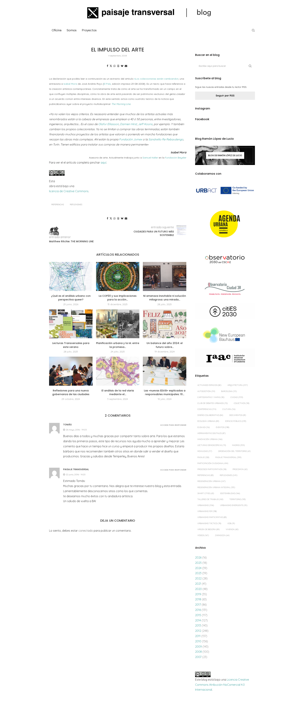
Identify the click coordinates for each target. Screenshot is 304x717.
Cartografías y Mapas (210, 397)
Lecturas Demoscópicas (211, 445)
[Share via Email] (126, 65)
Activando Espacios (209, 385)
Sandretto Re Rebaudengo (165, 139)
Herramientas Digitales (211, 433)
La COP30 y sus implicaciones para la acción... (118, 297)
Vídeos (203, 535)
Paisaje (203, 457)
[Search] (253, 30)
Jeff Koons (145, 124)
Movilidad (204, 451)
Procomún (240, 469)
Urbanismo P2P (207, 511)
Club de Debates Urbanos (212, 403)
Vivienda (232, 529)
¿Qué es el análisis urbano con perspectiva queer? (71, 297)
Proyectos (89, 30)
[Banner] (225, 259)
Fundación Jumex (131, 139)
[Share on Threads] (118, 65)
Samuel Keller (150, 157)
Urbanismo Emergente (233, 505)
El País (107, 83)
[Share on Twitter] (111, 65)
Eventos (222, 427)
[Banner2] (225, 224)
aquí (103, 162)
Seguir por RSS (225, 95)
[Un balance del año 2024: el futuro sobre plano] (164, 323)
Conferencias (206, 409)
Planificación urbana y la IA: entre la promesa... (117, 345)
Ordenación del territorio (234, 451)
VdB (231, 523)
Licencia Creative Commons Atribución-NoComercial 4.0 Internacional (222, 685)
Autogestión (206, 391)
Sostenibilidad (230, 493)
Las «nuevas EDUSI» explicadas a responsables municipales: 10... (164, 392)
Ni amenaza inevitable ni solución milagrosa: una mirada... (164, 297)
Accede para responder (173, 425)
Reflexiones (76, 204)
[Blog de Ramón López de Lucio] (225, 155)
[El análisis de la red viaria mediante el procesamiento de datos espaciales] (118, 371)
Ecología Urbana (208, 421)
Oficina (56, 30)
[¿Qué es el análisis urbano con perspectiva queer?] (71, 276)
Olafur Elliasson (108, 124)
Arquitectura (237, 385)
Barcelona (229, 391)
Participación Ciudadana (212, 463)
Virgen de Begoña (208, 529)
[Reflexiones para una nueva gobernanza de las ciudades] (71, 371)
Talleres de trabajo (210, 499)
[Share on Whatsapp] (114, 65)
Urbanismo (205, 505)
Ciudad (236, 397)
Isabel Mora (70, 83)
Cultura (228, 409)
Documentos (237, 415)
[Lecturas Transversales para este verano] (71, 323)
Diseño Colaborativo (210, 415)
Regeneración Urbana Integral (216, 487)
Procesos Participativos (211, 469)
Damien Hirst (128, 124)
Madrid (238, 445)
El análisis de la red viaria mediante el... (118, 392)
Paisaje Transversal (228, 457)
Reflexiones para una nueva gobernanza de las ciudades (70, 392)
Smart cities (205, 493)
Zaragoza (222, 535)
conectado (85, 530)
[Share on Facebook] (107, 65)
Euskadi (203, 427)
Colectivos (241, 403)
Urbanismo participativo (212, 517)
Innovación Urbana (209, 439)
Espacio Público (235, 421)
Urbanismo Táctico (209, 523)
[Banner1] (225, 190)
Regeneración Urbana (211, 481)
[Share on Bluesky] (122, 65)
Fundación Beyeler (175, 157)
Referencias (57, 204)
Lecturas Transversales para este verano (70, 345)
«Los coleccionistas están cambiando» (156, 78)
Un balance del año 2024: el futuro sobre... (165, 345)
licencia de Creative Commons (68, 191)
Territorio (237, 499)
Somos (72, 30)
